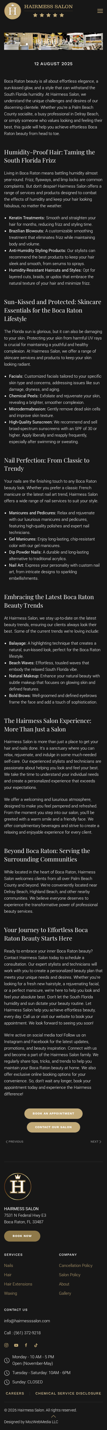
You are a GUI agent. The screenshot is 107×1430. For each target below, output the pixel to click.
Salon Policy (69, 1274)
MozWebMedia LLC (42, 1422)
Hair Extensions (18, 1284)
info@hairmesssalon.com (27, 1320)
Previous (16, 1141)
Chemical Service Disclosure (68, 1393)
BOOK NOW (22, 1236)
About (64, 1284)
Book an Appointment (53, 1113)
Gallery (65, 1293)
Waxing (10, 1293)
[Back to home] (38, 11)
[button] (100, 11)
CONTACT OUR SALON (53, 1127)
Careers (15, 1393)
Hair (8, 1274)
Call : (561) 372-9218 (22, 1332)
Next (94, 1141)
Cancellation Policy (75, 1265)
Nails (8, 1265)
